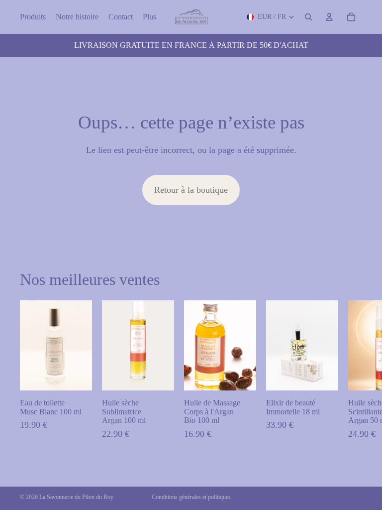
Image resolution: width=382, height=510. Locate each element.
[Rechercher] (308, 17)
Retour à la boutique (191, 190)
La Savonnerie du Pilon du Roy (76, 497)
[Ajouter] (77, 375)
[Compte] (329, 17)
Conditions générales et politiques (191, 497)
